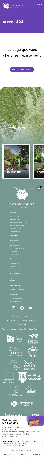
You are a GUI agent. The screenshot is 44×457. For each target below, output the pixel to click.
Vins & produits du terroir (17, 248)
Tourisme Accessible (9, 329)
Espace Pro (22, 329)
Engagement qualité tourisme (17, 320)
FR (42, 329)
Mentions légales (22, 325)
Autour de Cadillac (15, 231)
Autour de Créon (14, 219)
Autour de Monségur (16, 228)
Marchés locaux (14, 254)
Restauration (13, 251)
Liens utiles (33, 320)
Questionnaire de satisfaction (21, 316)
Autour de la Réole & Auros (17, 225)
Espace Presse (33, 329)
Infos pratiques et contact (17, 289)
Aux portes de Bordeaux (17, 217)
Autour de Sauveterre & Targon (18, 222)
